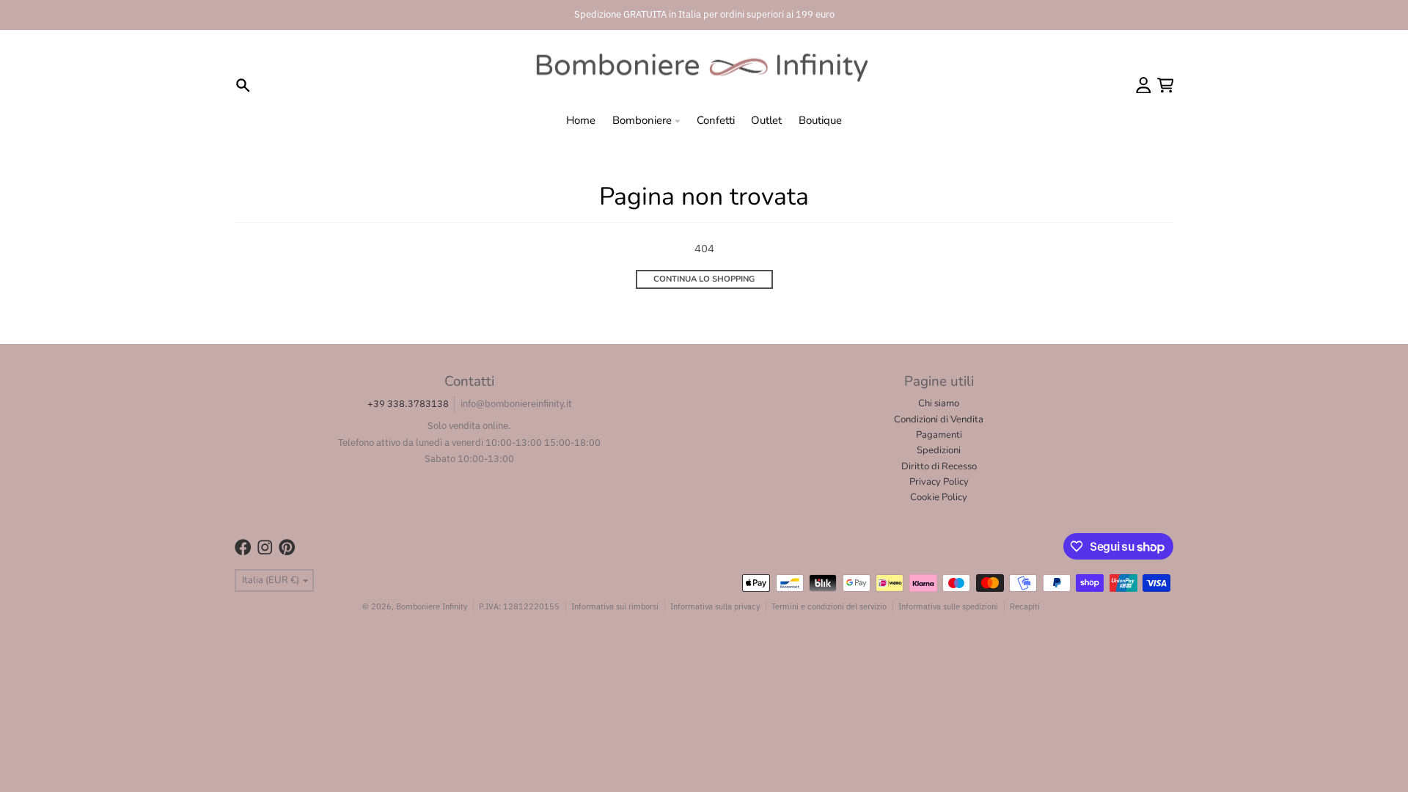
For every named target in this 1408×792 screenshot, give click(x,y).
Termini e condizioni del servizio (829, 606)
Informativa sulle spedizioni (948, 606)
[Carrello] (1165, 85)
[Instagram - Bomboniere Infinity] (265, 547)
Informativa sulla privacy (715, 606)
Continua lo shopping (704, 279)
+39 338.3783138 (408, 403)
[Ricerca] (243, 85)
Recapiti (1025, 606)
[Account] (1143, 85)
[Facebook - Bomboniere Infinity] (243, 547)
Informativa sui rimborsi (615, 606)
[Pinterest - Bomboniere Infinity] (287, 547)
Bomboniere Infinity (431, 606)
